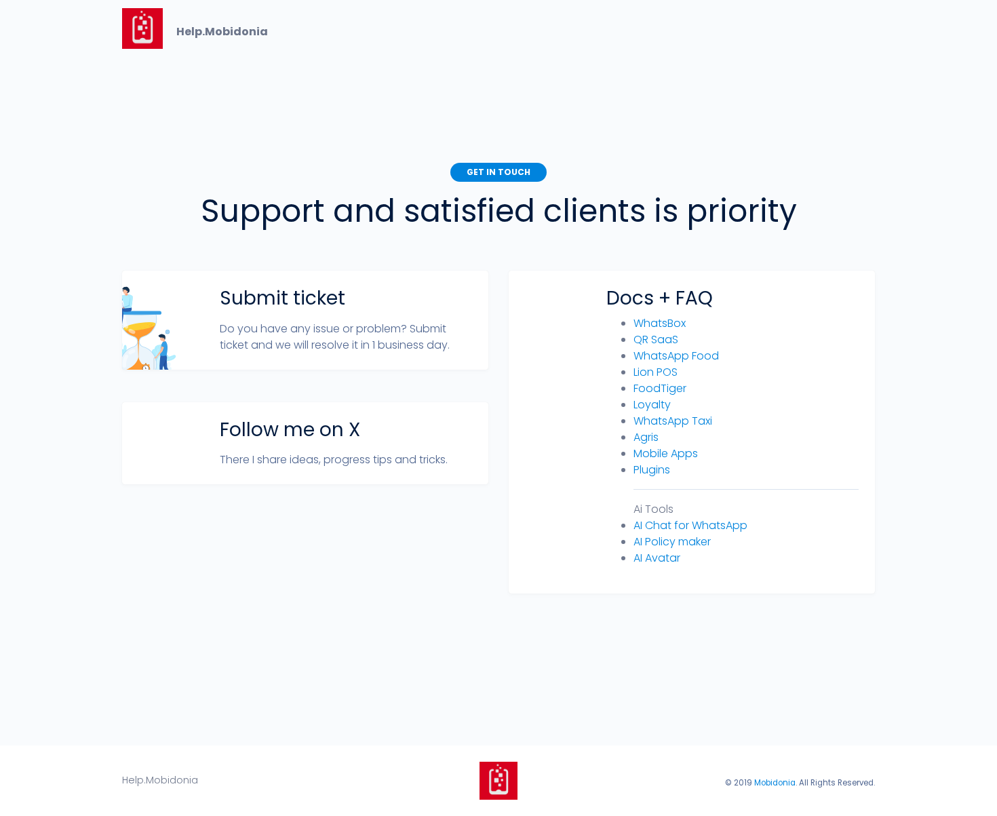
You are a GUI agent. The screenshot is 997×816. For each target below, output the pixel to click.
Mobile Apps (665, 453)
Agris (646, 437)
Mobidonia (775, 782)
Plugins (651, 470)
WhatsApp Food (676, 356)
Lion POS (655, 372)
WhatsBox (659, 323)
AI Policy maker (672, 541)
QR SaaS (655, 339)
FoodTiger (659, 388)
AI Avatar (656, 558)
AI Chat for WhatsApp (690, 525)
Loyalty (652, 404)
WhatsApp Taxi (672, 421)
